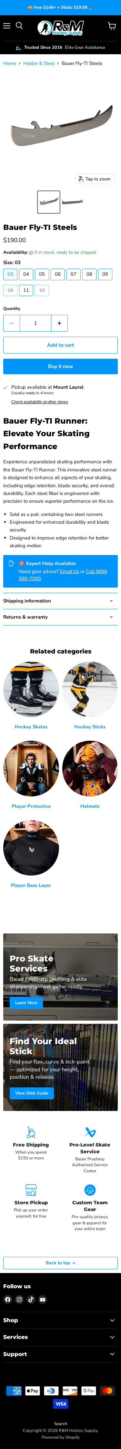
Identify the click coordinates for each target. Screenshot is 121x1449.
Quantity (11, 308)
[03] (11, 282)
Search (60, 1424)
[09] (106, 282)
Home (9, 63)
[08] (90, 282)
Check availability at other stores (39, 402)
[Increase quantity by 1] (59, 323)
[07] (74, 282)
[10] (11, 297)
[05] (43, 282)
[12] (43, 297)
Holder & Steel (39, 63)
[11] (27, 297)
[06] (58, 282)
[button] (49, 202)
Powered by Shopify (61, 1437)
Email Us (69, 571)
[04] (27, 282)
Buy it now (60, 366)
